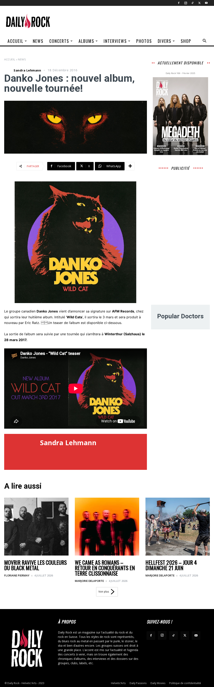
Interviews (115, 41)
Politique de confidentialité (185, 683)
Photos (144, 41)
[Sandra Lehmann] (8, 70)
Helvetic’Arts (118, 683)
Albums (86, 41)
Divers (164, 41)
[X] (199, 3)
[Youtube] (206, 3)
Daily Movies (157, 683)
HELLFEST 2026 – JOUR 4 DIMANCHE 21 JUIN (171, 565)
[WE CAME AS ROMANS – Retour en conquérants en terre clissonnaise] (107, 527)
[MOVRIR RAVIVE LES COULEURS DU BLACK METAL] (36, 527)
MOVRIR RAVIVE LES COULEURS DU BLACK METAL (35, 565)
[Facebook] (179, 3)
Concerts (59, 41)
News (38, 41)
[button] (204, 41)
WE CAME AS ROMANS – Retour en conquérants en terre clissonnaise (105, 567)
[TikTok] (192, 3)
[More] (130, 166)
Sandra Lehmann (27, 70)
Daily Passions (138, 683)
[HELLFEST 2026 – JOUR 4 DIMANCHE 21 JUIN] (177, 527)
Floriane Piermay (16, 575)
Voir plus (103, 591)
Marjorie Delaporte (89, 581)
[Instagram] (185, 3)
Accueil (15, 41)
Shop (186, 41)
